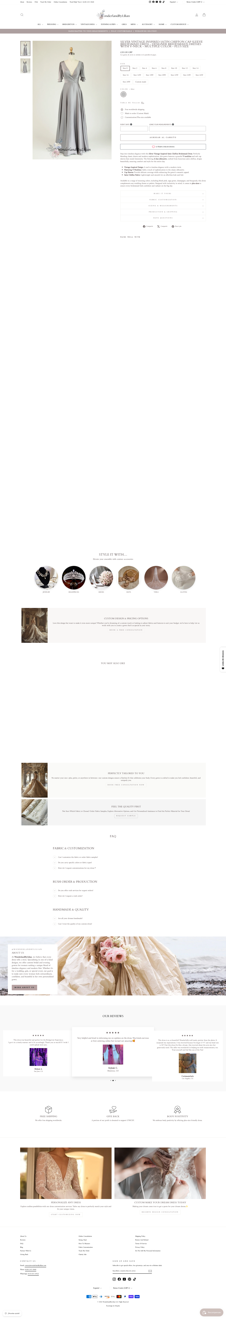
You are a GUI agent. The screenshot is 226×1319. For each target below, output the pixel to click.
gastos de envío (128, 55)
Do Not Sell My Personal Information (147, 1250)
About (22, 2)
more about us (24, 987)
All (39, 24)
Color (127, 89)
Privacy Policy (140, 1247)
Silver (123, 94)
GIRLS (124, 24)
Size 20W (162, 75)
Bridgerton (68, 24)
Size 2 (134, 68)
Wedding (51, 24)
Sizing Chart (83, 1240)
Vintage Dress (88, 24)
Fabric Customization (163, 199)
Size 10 (174, 68)
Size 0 (125, 68)
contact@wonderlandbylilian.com (35, 1265)
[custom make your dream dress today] (160, 1173)
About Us (23, 1236)
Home (162, 24)
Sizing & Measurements (163, 205)
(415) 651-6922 (33, 1273)
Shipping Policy (140, 1236)
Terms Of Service (141, 1243)
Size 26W (199, 75)
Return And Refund (141, 1240)
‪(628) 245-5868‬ (30, 1269)
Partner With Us (25, 1250)
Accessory (147, 24)
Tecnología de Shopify (113, 1306)
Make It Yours (163, 193)
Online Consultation (60, 2)
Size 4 (144, 68)
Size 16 (126, 75)
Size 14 (195, 68)
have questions (163, 218)
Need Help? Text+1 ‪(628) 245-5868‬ (82, 2)
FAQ (36, 2)
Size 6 (154, 68)
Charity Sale (82, 1254)
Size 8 (164, 68)
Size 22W (174, 75)
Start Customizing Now (66, 1214)
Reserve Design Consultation (160, 1212)
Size (122, 64)
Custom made (140, 82)
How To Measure (84, 1243)
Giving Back (24, 1254)
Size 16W (137, 75)
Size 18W (149, 75)
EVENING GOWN (108, 24)
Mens (133, 24)
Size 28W (126, 82)
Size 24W (187, 75)
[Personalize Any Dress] (66, 1173)
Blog (21, 1247)
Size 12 (185, 68)
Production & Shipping (163, 212)
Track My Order (45, 2)
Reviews (29, 2)
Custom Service (179, 24)
